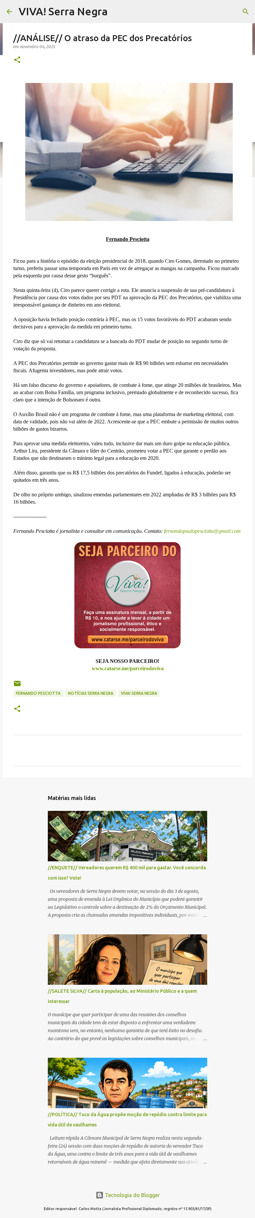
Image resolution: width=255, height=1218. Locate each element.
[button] (17, 60)
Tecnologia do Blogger (132, 1195)
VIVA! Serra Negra (63, 11)
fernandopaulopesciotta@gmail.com (202, 531)
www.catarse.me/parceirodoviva (128, 668)
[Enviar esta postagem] (17, 686)
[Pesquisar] (246, 12)
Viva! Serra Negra (139, 693)
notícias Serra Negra (90, 693)
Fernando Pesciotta (38, 693)
